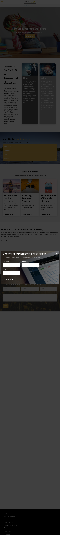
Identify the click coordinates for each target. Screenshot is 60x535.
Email (4, 269)
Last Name (25, 261)
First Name (6, 261)
